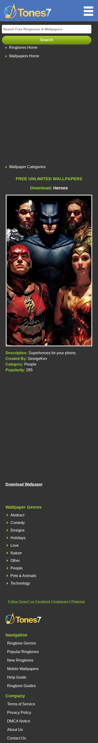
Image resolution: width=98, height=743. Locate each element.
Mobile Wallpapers (23, 669)
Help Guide (16, 677)
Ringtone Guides (21, 686)
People (16, 568)
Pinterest (78, 601)
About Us (15, 730)
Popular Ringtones (23, 652)
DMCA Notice (18, 721)
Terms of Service (21, 704)
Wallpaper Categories (27, 167)
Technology (20, 583)
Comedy (17, 523)
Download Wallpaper (24, 484)
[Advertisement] (49, 112)
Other (15, 561)
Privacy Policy (19, 713)
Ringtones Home (23, 47)
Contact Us (16, 738)
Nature (16, 553)
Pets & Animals (23, 576)
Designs (17, 530)
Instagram (61, 601)
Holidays (17, 538)
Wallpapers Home (24, 56)
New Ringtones (20, 660)
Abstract (17, 515)
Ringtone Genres (21, 643)
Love (14, 545)
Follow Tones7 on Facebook (29, 601)
